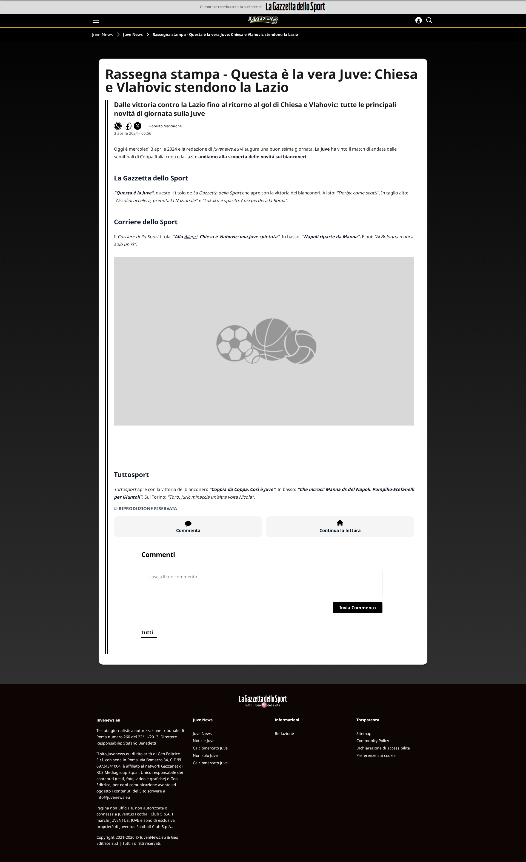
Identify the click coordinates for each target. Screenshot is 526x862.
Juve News (102, 34)
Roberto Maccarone (165, 125)
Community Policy (372, 740)
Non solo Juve (205, 755)
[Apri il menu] (96, 20)
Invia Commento (357, 608)
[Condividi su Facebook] (128, 126)
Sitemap (363, 733)
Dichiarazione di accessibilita (383, 748)
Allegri (190, 237)
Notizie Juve (204, 740)
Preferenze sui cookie (376, 755)
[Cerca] (430, 20)
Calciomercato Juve (210, 748)
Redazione (284, 733)
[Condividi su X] (137, 126)
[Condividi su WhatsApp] (118, 126)
